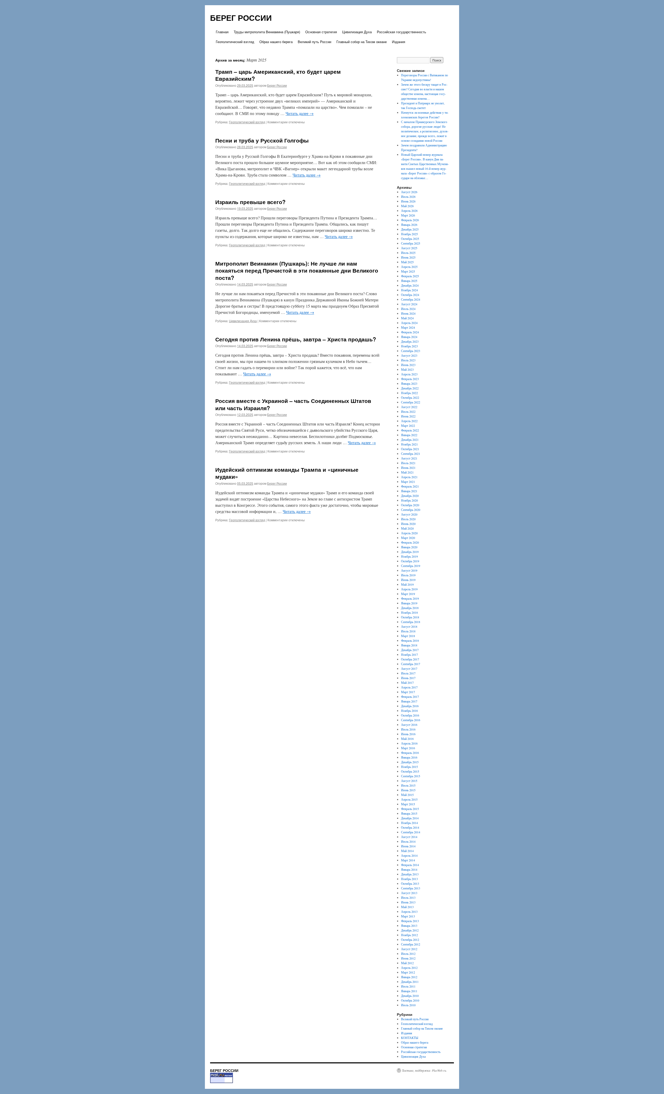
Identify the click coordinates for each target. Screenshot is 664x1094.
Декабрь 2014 (410, 818)
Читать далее (300, 113)
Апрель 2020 (409, 533)
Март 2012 (408, 972)
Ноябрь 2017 (409, 654)
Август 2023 (409, 355)
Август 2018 (409, 626)
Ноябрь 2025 (409, 234)
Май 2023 (407, 369)
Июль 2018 (408, 631)
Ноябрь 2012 (409, 935)
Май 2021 (407, 472)
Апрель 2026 (409, 210)
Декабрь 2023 (410, 341)
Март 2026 (408, 215)
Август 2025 (409, 248)
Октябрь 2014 (410, 827)
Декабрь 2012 (410, 930)
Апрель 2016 (409, 743)
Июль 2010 (408, 1005)
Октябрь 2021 (410, 449)
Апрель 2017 (409, 687)
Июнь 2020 (408, 524)
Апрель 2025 (409, 267)
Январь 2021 (409, 491)
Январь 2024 (409, 337)
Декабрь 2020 (410, 496)
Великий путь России (314, 41)
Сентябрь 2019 (410, 566)
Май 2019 (407, 584)
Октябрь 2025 (410, 239)
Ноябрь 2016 (409, 710)
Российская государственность (401, 31)
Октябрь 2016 (410, 715)
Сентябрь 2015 (410, 776)
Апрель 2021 (409, 477)
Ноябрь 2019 (409, 556)
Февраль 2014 (410, 865)
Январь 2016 (409, 757)
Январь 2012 (409, 977)
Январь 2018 (409, 645)
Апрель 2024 (409, 323)
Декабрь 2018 (410, 608)
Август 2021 (409, 458)
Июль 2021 (408, 463)
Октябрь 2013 (410, 883)
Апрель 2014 (409, 855)
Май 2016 (407, 739)
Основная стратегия (321, 31)
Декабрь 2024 (410, 285)
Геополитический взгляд (235, 41)
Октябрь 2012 (410, 939)
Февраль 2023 (410, 379)
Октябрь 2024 (410, 295)
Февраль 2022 (410, 430)
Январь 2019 (409, 603)
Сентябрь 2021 (410, 453)
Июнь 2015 (408, 790)
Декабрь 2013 (410, 874)
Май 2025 (407, 262)
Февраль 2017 (410, 696)
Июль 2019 (408, 575)
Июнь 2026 (408, 201)
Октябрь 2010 (410, 1000)
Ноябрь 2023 (409, 346)
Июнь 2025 (408, 257)
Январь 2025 (409, 281)
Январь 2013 (409, 925)
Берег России (277, 85)
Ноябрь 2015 (409, 767)
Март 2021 (408, 482)
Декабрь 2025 (410, 229)
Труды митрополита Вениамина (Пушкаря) (267, 31)
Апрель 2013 (409, 911)
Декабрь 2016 (410, 706)
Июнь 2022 (408, 416)
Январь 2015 (409, 813)
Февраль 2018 (410, 640)
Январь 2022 (409, 435)
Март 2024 (408, 327)
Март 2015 (408, 804)
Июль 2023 (408, 360)
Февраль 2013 (410, 921)
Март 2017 (408, 692)
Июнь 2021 (408, 467)
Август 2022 (409, 407)
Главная (222, 31)
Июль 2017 (408, 673)
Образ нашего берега (276, 41)
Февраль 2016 (410, 753)
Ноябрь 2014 (409, 823)
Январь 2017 (409, 701)
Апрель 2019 (409, 589)
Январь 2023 (409, 383)
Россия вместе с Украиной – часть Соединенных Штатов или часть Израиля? (293, 404)
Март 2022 (408, 425)
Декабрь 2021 (410, 439)
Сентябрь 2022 (410, 402)
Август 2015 (409, 781)
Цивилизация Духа (357, 31)
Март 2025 (408, 271)
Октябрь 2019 (410, 561)
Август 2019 (409, 570)
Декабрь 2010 (410, 996)
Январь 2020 (409, 547)
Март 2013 (408, 916)
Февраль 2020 (410, 542)
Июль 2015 (408, 785)
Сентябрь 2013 (410, 888)
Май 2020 (407, 528)
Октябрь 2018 (410, 617)
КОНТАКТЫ (409, 1038)
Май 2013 (407, 907)
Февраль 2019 (410, 598)
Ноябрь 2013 (409, 879)
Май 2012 (407, 963)
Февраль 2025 (410, 276)
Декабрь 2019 (410, 552)
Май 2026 (407, 206)
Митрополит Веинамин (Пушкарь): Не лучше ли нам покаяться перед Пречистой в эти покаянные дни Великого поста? (296, 270)
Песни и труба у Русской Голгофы (262, 140)
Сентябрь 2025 (410, 243)
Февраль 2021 (410, 486)
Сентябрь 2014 (410, 832)
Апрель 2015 (409, 799)
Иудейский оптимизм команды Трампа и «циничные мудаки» (286, 472)
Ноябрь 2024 (409, 290)
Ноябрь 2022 (409, 393)
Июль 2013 (408, 897)
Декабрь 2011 (410, 982)
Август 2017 (409, 668)
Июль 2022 (408, 411)
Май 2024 (407, 318)
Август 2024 (409, 304)
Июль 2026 (408, 196)
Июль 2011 (408, 986)
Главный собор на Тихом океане (361, 41)
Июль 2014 (408, 841)
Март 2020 (408, 538)
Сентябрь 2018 (410, 622)
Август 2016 (409, 724)
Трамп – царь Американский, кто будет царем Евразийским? (278, 74)
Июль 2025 (408, 253)
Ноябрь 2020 (409, 500)
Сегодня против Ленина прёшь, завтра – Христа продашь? (295, 339)
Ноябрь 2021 (409, 444)
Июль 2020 (408, 519)
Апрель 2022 (409, 421)
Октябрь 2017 (410, 659)
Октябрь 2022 (410, 397)
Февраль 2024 (410, 332)
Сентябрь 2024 (410, 299)
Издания (398, 41)
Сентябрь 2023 (410, 351)
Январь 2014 (409, 869)
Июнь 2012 (408, 958)
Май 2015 (407, 795)
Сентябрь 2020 (410, 510)
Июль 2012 (408, 953)
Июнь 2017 (408, 678)
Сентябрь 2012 (410, 944)
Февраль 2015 (410, 809)
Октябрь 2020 (410, 505)
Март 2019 (408, 594)
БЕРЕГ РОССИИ (241, 17)
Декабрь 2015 (410, 762)
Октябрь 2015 (410, 771)
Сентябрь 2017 (410, 664)
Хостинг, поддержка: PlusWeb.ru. (424, 1070)
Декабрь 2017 (410, 650)
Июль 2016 (408, 729)
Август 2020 (409, 514)
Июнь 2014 (408, 846)
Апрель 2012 (409, 967)
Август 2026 (409, 192)
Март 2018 (408, 636)
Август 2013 (409, 893)
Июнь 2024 (408, 313)
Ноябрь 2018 (409, 612)
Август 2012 (409, 949)
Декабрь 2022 (410, 388)
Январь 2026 (409, 224)
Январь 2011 (409, 991)
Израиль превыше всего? (250, 202)
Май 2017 (407, 682)
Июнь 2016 (408, 734)
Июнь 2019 (408, 580)
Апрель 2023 (409, 374)
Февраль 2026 (410, 220)
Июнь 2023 (408, 365)
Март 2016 (408, 748)
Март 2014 (408, 860)
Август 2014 (409, 837)
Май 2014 (407, 851)
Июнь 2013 (408, 902)
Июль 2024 (408, 309)
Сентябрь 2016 (410, 720)
